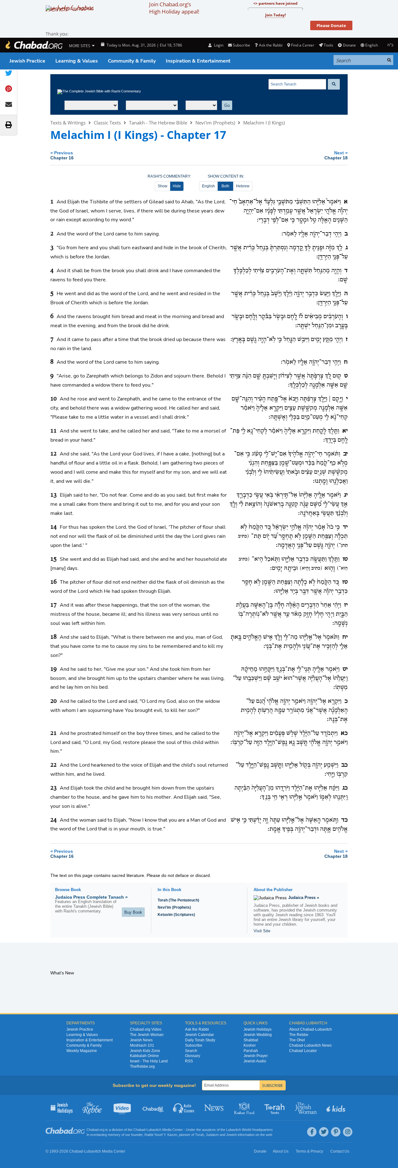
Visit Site (262, 930)
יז (346, 605)
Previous (62, 155)
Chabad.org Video (145, 1029)
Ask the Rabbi (270, 45)
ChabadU (153, 1108)
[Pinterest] (335, 1132)
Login (218, 45)
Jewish (231, 1135)
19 (53, 669)
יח (345, 637)
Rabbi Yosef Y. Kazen (160, 1135)
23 (53, 788)
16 (53, 582)
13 (53, 495)
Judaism (212, 1135)
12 (53, 454)
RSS (189, 1061)
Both (225, 186)
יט (345, 669)
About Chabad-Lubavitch (310, 1029)
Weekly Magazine (81, 1051)
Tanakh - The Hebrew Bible (158, 122)
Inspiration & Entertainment (198, 61)
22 (53, 765)
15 (53, 559)
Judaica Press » (303, 897)
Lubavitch (154, 1130)
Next (336, 155)
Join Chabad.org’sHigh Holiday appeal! (174, 8)
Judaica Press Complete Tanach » (91, 897)
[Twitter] (323, 1132)
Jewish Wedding (258, 1035)
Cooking (244, 1108)
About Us (281, 1151)
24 (53, 820)
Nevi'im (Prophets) (215, 122)
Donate (349, 45)
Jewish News (141, 1040)
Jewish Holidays (258, 1029)
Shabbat (251, 1040)
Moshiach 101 (142, 1045)
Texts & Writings (68, 122)
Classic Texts (107, 122)
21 (53, 733)
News (214, 1108)
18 (53, 637)
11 (53, 431)
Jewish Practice (27, 61)
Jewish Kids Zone (145, 1051)
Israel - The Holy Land (149, 1061)
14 (53, 527)
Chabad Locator (303, 1051)
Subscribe (193, 1045)
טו (345, 559)
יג (346, 495)
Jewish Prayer (256, 1056)
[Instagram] (347, 1132)
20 (53, 701)
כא (344, 733)
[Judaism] (34, 45)
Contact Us (339, 1151)
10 (53, 399)
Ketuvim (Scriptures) (176, 914)
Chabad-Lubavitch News (310, 1045)
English (208, 186)
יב (345, 454)
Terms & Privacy (309, 1151)
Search (191, 1051)
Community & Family (132, 61)
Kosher (250, 1045)
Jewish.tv (122, 1108)
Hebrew (242, 186)
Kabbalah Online (144, 1056)
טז (345, 582)
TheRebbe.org (142, 1066)
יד (345, 527)
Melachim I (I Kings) (264, 122)
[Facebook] (312, 1132)
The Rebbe (298, 1035)
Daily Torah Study (200, 1040)
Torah (199, 1135)
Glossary (192, 1056)
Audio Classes (183, 1108)
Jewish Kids (336, 1108)
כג (345, 788)
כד (344, 820)
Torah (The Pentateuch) (178, 900)
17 (53, 605)
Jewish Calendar (199, 1035)
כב (344, 765)
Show (162, 186)
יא (345, 431)
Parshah (251, 1051)
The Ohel (297, 1040)
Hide (177, 186)
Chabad (139, 1130)
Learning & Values (76, 61)
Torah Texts (275, 1108)
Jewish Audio (255, 1061)
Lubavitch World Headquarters (249, 1130)
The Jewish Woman (147, 1035)
